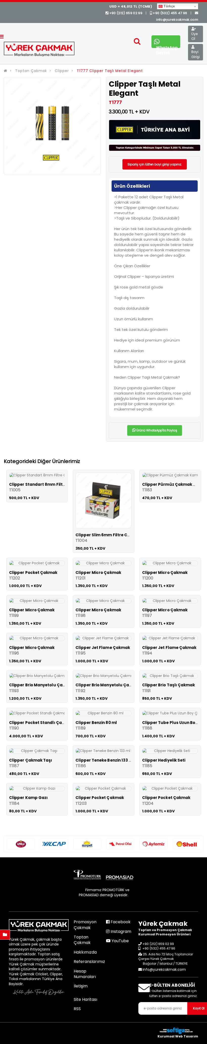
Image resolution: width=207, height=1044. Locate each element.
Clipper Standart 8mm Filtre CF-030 (46, 484)
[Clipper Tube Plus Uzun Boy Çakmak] (170, 713)
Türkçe (169, 6)
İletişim (81, 986)
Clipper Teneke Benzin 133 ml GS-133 (112, 760)
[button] (137, 42)
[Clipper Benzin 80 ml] (103, 713)
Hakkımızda (85, 952)
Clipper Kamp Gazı (28, 797)
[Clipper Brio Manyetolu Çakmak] (37, 676)
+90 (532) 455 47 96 (170, 13)
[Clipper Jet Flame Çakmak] (103, 638)
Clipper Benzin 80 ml (96, 722)
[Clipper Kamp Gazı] (37, 788)
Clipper (62, 70)
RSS (77, 1009)
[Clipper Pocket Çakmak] (37, 563)
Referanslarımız (89, 961)
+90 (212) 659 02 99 (125, 13)
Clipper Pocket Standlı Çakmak (41, 722)
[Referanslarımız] (21, 843)
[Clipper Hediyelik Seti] (170, 751)
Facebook (120, 922)
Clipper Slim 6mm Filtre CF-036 (107, 535)
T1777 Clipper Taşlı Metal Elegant (110, 70)
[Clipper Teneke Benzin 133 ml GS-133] (103, 751)
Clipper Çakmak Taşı (30, 760)
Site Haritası (85, 999)
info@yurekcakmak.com (164, 969)
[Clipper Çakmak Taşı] (37, 751)
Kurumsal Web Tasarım (178, 1036)
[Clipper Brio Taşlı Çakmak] (170, 676)
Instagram (120, 931)
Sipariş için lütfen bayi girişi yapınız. (154, 164)
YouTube (120, 941)
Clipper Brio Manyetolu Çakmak (41, 685)
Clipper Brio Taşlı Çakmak (168, 685)
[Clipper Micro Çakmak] (103, 563)
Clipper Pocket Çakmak (33, 572)
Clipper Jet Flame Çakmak (102, 647)
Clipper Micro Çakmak (98, 572)
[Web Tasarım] (178, 1031)
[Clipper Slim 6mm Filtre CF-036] (103, 500)
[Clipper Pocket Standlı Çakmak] (37, 713)
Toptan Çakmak (31, 70)
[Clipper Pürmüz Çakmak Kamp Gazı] (170, 475)
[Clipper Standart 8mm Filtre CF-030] (37, 475)
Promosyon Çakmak (85, 924)
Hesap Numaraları (85, 974)
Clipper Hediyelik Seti (164, 760)
